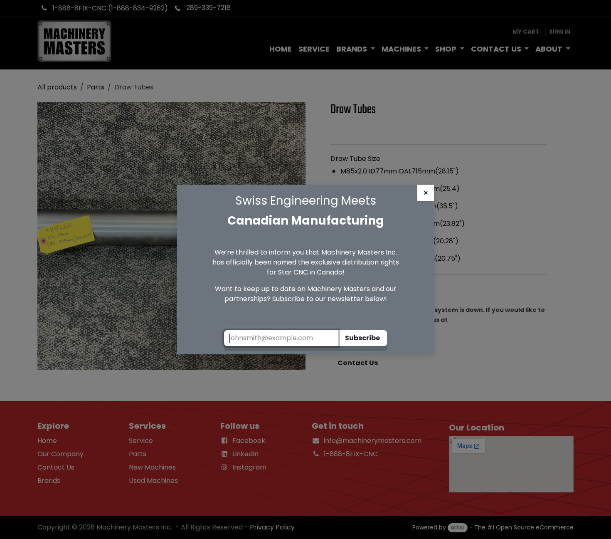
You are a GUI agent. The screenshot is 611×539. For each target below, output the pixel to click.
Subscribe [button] (362, 338)
